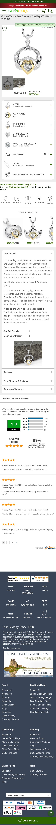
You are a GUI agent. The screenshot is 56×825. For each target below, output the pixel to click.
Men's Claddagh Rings (40, 697)
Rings (4, 708)
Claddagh (10, 719)
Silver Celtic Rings (10, 749)
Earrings (6, 697)
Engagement (8, 766)
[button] (7, 82)
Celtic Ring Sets (9, 753)
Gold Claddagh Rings (40, 701)
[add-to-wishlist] (4, 29)
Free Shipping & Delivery (16, 381)
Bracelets (6, 701)
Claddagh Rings (38, 685)
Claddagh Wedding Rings (42, 756)
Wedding (34, 730)
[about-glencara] (28, 664)
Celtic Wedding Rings (40, 753)
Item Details (10, 253)
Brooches (6, 712)
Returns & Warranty (14, 389)
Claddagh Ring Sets (39, 712)
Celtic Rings (8, 730)
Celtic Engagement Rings (14, 774)
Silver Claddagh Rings (40, 705)
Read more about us (12, 648)
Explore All (7, 690)
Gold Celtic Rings (10, 746)
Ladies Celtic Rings (11, 738)
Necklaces (7, 694)
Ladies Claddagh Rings (41, 694)
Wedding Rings (37, 738)
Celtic (8, 716)
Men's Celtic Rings (10, 742)
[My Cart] (44, 11)
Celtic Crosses (8, 705)
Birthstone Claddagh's (40, 708)
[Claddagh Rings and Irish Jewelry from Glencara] (18, 11)
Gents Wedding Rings (40, 749)
